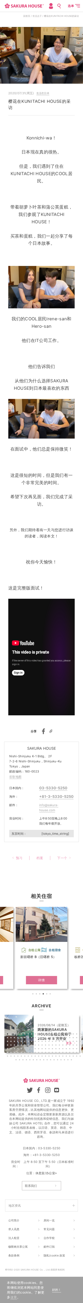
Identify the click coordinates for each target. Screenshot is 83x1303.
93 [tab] (22, 1049)
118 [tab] (32, 1053)
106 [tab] (67, 1049)
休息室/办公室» (46, 1173)
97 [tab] (36, 1049)
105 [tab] (63, 1049)
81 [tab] (56, 1045)
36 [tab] (53, 1038)
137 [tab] (22, 1056)
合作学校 (49, 1238)
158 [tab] (27, 1060)
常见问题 (49, 1229)
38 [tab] (60, 1038)
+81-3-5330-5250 (56, 796)
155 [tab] (16, 1060)
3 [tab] (40, 994)
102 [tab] (53, 1049)
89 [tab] (8, 1049)
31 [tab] (36, 1038)
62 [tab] (67, 1042)
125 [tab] (56, 1053)
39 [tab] (63, 1038)
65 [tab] (77, 1042)
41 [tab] (70, 1038)
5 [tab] (47, 994)
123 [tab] (49, 1053)
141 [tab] (36, 1056)
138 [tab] (25, 1056)
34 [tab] (46, 1038)
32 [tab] (39, 1038)
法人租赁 (13, 1238)
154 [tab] (81, 1056)
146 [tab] (53, 1056)
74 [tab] (32, 1045)
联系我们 (31, 1186)
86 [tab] (74, 1045)
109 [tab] (77, 1049)
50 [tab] (25, 1042)
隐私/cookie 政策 (54, 1255)
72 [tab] (25, 1045)
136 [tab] (18, 1056)
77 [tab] (43, 1045)
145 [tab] (49, 1056)
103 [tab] (56, 1049)
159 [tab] (30, 1060)
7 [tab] (29, 1034)
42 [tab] (74, 1038)
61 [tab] (63, 1042)
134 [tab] (11, 1056)
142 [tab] (39, 1056)
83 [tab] (63, 1045)
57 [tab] (49, 1042)
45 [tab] (8, 1042)
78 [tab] (46, 1045)
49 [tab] (22, 1042)
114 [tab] (18, 1053)
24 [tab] (11, 1038)
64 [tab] (74, 1042)
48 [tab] (18, 1042)
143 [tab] (43, 1056)
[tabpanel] (41, 948)
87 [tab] (77, 1045)
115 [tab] (22, 1053)
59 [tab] (56, 1042)
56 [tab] (46, 1042)
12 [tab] (46, 1034)
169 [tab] (65, 1060)
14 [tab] (53, 1034)
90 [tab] (11, 1049)
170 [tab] (68, 1060)
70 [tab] (18, 1045)
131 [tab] (77, 1053)
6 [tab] (51, 994)
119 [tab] (36, 1053)
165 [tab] (51, 1060)
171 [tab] (72, 1060)
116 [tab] (25, 1053)
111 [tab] (8, 1053)
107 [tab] (70, 1049)
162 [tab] (41, 1060)
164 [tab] (48, 1060)
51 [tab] (29, 1042)
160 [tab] (34, 1060)
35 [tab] (49, 1038)
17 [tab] (63, 1034)
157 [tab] (23, 1060)
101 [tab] (49, 1049)
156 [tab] (20, 1060)
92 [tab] (18, 1049)
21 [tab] (77, 1034)
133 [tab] (8, 1056)
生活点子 (37, 16)
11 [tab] (43, 1034)
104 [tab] (60, 1049)
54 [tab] (39, 1042)
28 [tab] (25, 1038)
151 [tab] (70, 1056)
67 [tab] (8, 1045)
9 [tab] (36, 1034)
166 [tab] (54, 1060)
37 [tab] (56, 1038)
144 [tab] (46, 1056)
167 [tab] (58, 1060)
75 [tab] (36, 1045)
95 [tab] (29, 1049)
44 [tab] (81, 1038)
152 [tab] (74, 1056)
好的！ (56, 1289)
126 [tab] (60, 1053)
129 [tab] (70, 1053)
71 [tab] (22, 1045)
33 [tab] (43, 1038)
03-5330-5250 (53, 788)
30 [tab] (32, 1038)
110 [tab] (81, 1049)
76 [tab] (39, 1045)
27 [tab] (22, 1038)
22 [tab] (81, 1034)
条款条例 (13, 1255)
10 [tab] (39, 1034)
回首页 (26, 16)
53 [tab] (36, 1042)
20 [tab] (74, 1034)
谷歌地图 (15, 776)
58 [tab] (53, 1042)
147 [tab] (56, 1056)
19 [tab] (70, 1034)
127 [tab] (63, 1053)
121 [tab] (43, 1053)
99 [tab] (43, 1049)
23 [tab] (8, 1038)
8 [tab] (32, 1034)
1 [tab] (33, 994)
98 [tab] (39, 1049)
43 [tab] (77, 1038)
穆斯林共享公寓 (18, 1246)
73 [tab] (29, 1045)
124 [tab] (53, 1053)
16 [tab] (60, 1034)
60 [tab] (60, 1042)
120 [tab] (39, 1053)
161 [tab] (37, 1060)
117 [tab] (29, 1053)
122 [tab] (46, 1053)
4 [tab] (44, 994)
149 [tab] (63, 1056)
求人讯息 (13, 1229)
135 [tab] (15, 1056)
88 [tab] (81, 1045)
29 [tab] (29, 1038)
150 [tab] (67, 1056)
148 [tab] (60, 1056)
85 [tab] (70, 1045)
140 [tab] (32, 1056)
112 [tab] (11, 1053)
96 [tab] (32, 1049)
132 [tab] (81, 1053)
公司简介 (13, 1220)
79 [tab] (49, 1045)
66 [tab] (81, 1042)
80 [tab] (53, 1045)
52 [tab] (32, 1042)
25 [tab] (15, 1038)
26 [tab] (18, 1038)
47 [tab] (15, 1042)
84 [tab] (67, 1045)
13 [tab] (49, 1034)
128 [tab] (67, 1053)
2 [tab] (37, 994)
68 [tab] (11, 1045)
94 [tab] (25, 1049)
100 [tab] (46, 1049)
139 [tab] (29, 1056)
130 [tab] (74, 1053)
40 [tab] (67, 1038)
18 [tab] (67, 1034)
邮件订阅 (49, 1246)
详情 (41, 980)
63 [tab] (70, 1042)
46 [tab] (11, 1042)
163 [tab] (44, 1060)
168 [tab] (61, 1060)
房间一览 (49, 1220)
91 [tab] (15, 1049)
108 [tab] (74, 1049)
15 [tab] (56, 1034)
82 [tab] (60, 1045)
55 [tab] (43, 1042)
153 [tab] (77, 1056)
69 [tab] (15, 1045)
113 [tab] (15, 1053)
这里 (13, 1297)
